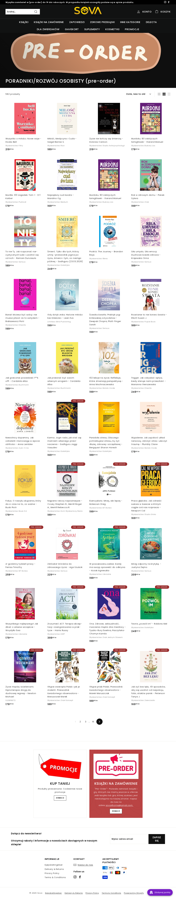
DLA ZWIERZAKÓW (48, 29)
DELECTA (151, 22)
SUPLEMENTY (92, 29)
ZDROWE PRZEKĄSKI (102, 22)
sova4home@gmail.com (119, 805)
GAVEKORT (72, 29)
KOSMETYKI (112, 29)
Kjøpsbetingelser (54, 865)
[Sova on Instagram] (75, 877)
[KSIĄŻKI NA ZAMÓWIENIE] (116, 766)
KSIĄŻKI (23, 22)
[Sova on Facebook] (80, 877)
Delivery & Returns (54, 869)
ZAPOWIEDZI (77, 22)
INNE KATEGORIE (130, 22)
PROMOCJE (132, 29)
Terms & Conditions (55, 877)
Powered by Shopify (134, 893)
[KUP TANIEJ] (60, 766)
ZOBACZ (60, 798)
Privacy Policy (52, 873)
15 (93, 721)
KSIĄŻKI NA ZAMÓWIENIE (49, 22)
